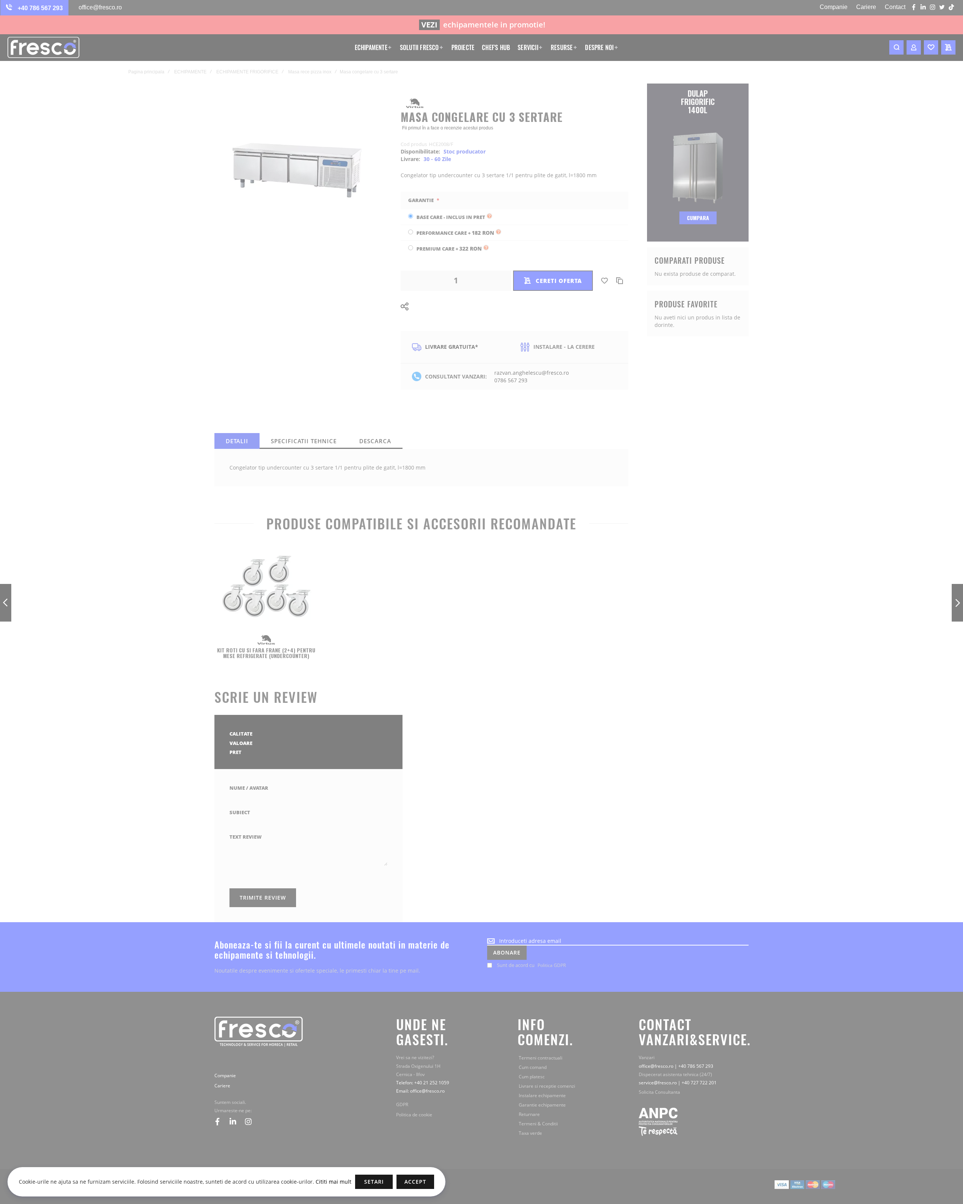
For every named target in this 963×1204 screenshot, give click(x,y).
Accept (415, 1181)
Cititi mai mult (332, 1181)
